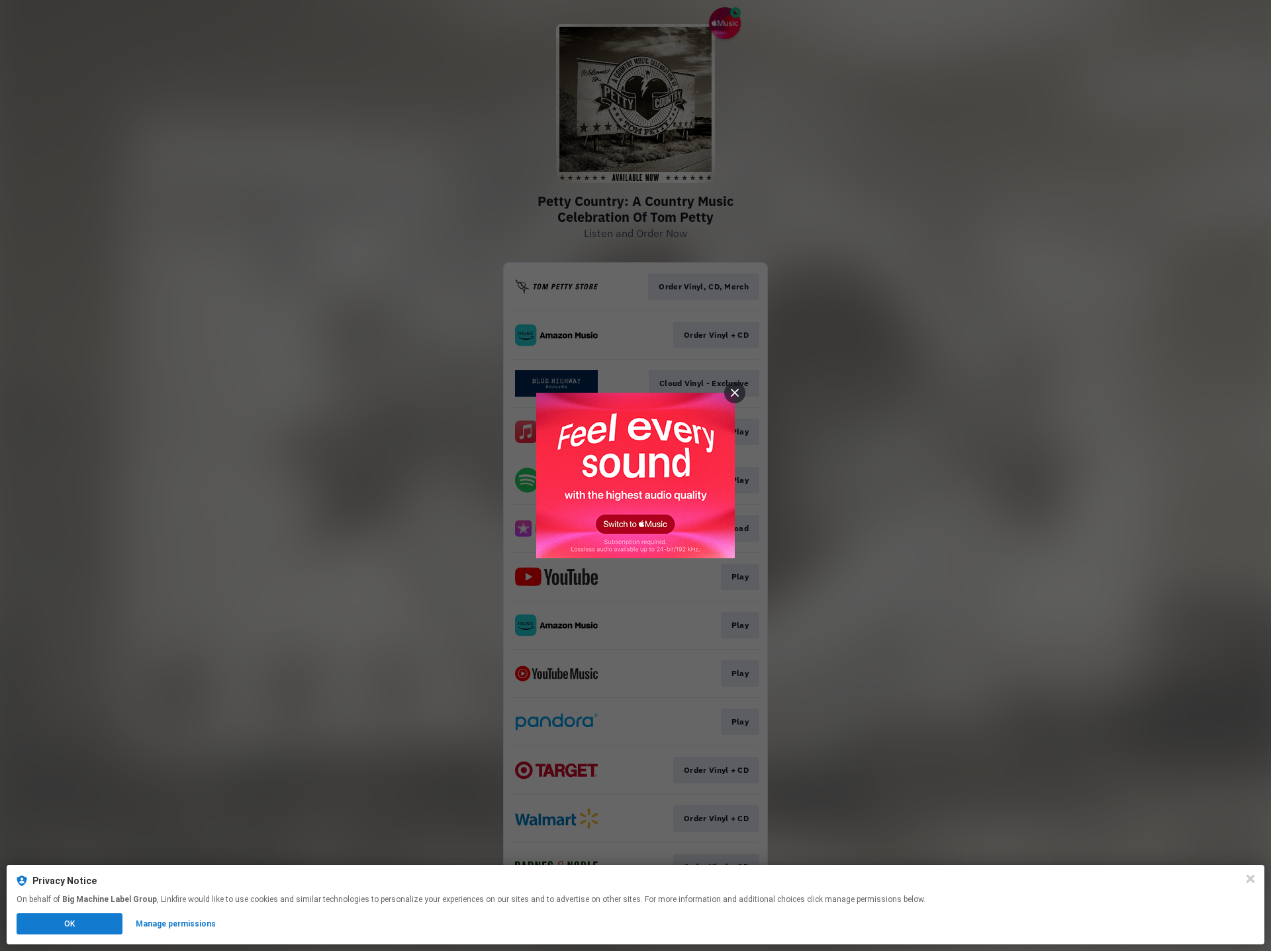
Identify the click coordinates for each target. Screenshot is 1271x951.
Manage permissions (176, 923)
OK (69, 923)
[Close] (1250, 878)
